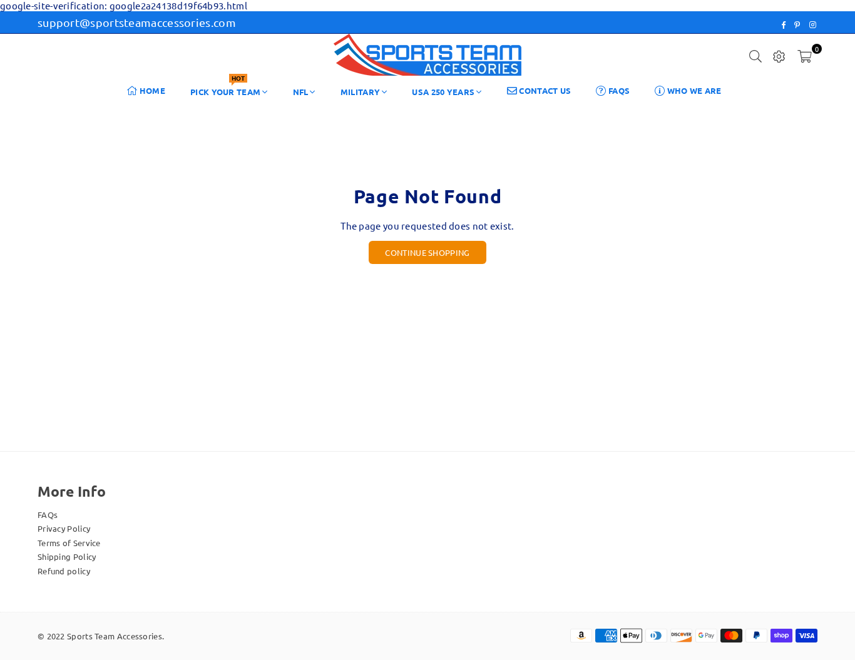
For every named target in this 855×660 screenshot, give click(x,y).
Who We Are (693, 90)
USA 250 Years (443, 91)
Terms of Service (69, 542)
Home (152, 90)
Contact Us (544, 90)
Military (360, 91)
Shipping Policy (67, 556)
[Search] (755, 55)
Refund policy (64, 571)
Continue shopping (427, 252)
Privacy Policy (64, 528)
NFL (301, 91)
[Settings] (779, 55)
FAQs (618, 90)
